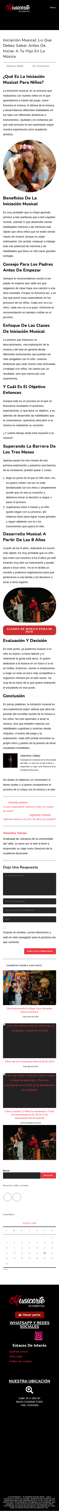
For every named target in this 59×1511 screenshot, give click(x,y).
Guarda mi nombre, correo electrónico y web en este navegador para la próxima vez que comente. (29, 937)
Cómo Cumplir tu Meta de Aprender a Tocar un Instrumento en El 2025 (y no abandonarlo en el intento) (29, 1115)
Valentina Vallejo (14, 66)
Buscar (6, 1171)
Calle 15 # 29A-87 (29, 1398)
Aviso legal (16, 1356)
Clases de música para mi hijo (29, 630)
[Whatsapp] (29, 1336)
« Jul (5, 1269)
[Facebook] (17, 1197)
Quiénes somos (19, 1351)
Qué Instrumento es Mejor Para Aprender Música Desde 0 (29, 1010)
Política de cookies (20, 1361)
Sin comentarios (40, 66)
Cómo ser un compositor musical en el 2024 (29, 1061)
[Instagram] (7, 1197)
